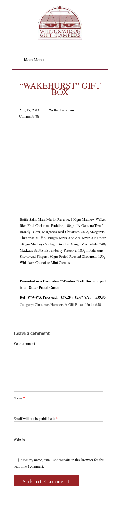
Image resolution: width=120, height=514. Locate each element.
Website (19, 439)
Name (18, 397)
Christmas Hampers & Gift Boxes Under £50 (68, 304)
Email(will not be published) (34, 418)
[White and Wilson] (60, 36)
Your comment (24, 343)
